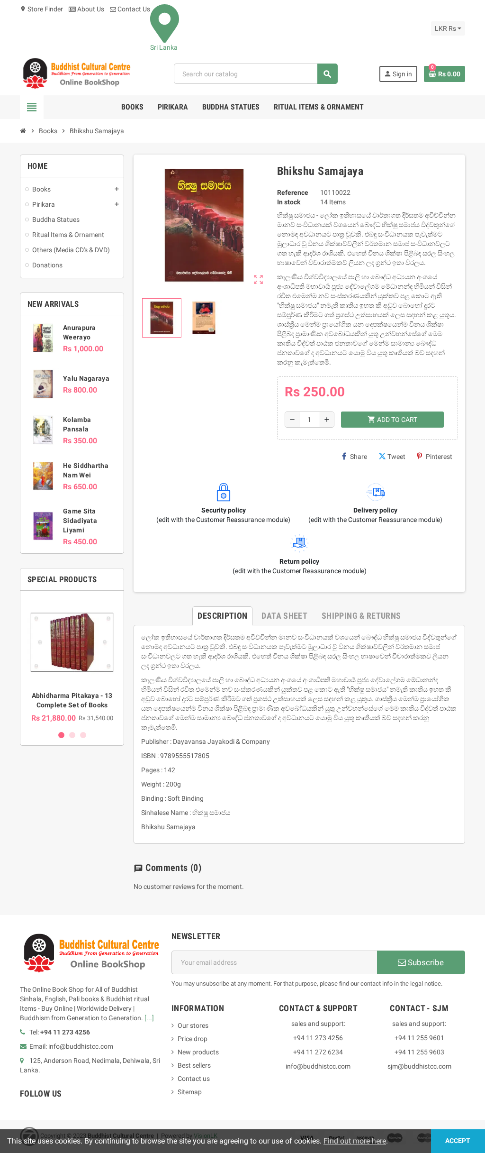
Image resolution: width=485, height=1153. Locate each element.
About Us (90, 9)
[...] (149, 1018)
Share (358, 456)
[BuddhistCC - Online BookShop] (76, 73)
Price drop (192, 1039)
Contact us (194, 1078)
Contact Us (133, 9)
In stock (288, 202)
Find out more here (354, 1140)
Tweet (396, 456)
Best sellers (194, 1065)
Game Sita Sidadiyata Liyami (80, 520)
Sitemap (190, 1092)
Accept (457, 1141)
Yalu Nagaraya (86, 378)
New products (198, 1052)
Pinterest (439, 456)
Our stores (193, 1025)
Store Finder (41, 9)
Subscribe (425, 962)
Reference (292, 192)
